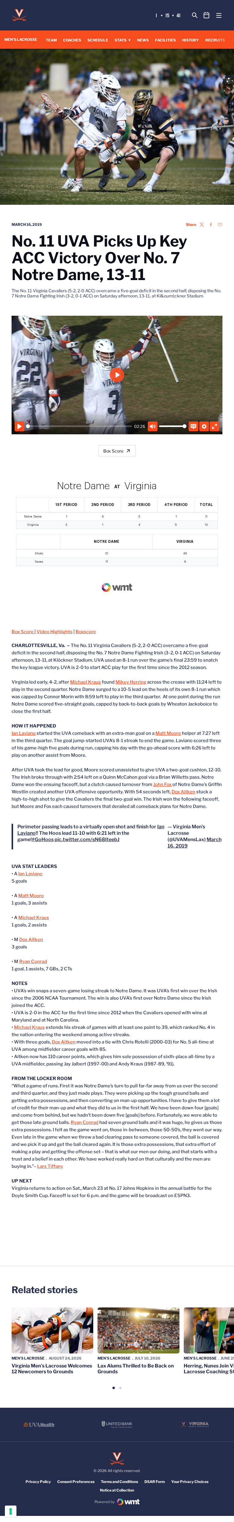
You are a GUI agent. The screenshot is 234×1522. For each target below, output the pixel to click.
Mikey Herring (130, 682)
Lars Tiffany (50, 1166)
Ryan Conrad (33, 961)
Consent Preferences (75, 1481)
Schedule (97, 40)
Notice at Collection (117, 1490)
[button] (113, 1388)
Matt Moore (168, 733)
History (190, 40)
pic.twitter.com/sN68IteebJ (87, 839)
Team (51, 40)
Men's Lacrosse (28, 1358)
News (143, 40)
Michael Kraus (85, 682)
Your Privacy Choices (189, 1481)
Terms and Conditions (119, 1481)
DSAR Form (154, 1481)
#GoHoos (43, 839)
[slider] (79, 426)
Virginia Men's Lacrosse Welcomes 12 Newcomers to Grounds (52, 1368)
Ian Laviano (24, 733)
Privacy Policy (38, 1481)
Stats (120, 40)
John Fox (162, 784)
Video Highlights (55, 632)
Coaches (72, 40)
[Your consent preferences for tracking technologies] (10, 1511)
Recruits (215, 40)
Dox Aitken (183, 792)
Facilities (165, 40)
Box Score (113, 450)
